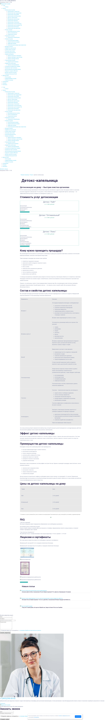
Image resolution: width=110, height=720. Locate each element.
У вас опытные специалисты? (27, 532)
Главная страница (25, 174)
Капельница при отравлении (14, 13)
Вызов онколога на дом (10, 72)
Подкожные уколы (12, 34)
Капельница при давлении (14, 28)
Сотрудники (5, 81)
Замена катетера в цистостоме (15, 57)
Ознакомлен (78, 716)
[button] (51, 522)
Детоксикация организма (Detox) (13, 69)
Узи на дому (8, 77)
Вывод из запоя (9, 46)
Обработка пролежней (10, 48)
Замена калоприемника (13, 64)
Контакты (5, 84)
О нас (4, 5)
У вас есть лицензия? (25, 522)
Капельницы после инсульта (14, 23)
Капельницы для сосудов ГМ (15, 25)
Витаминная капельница (13, 19)
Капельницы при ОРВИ (13, 14)
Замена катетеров (9, 54)
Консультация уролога (10, 52)
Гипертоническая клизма (13, 42)
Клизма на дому (9, 39)
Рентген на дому (9, 80)
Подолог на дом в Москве (11, 71)
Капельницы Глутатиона (13, 22)
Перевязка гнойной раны (14, 37)
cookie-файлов (36, 717)
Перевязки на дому (9, 35)
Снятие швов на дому (10, 49)
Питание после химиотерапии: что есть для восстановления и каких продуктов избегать (46, 599)
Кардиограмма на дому (10, 78)
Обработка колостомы (10, 63)
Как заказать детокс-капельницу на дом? (30, 526)
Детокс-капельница (12, 17)
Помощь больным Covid (11, 74)
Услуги (4, 8)
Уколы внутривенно (12, 32)
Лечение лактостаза (10, 51)
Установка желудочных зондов (12, 66)
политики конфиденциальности (64, 715)
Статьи (6, 6)
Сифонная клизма (12, 43)
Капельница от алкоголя (13, 11)
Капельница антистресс (13, 26)
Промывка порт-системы (11, 67)
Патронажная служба (10, 60)
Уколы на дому (8, 29)
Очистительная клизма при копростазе (17, 45)
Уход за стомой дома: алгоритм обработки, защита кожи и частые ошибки (42, 607)
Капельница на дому (10, 10)
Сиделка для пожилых (13, 61)
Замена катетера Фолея (13, 58)
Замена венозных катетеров (14, 55)
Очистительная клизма (13, 40)
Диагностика (6, 75)
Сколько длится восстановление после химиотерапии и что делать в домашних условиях (46, 592)
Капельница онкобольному (14, 16)
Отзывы (4, 83)
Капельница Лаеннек (13, 20)
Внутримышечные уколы (14, 31)
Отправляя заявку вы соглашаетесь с (21, 716)
